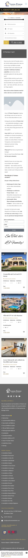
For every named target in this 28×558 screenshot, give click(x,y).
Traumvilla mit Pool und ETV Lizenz (12, 275)
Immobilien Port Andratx (8, 485)
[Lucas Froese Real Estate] (14, 6)
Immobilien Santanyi (7, 498)
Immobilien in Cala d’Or (7, 458)
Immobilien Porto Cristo (8, 488)
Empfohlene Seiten (6, 443)
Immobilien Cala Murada (8, 460)
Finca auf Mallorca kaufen (8, 425)
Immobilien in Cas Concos (8, 465)
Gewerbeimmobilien (7, 435)
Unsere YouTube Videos (8, 440)
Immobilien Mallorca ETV (8, 438)
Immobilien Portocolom (8, 455)
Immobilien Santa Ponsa (8, 495)
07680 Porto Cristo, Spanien (10, 364)
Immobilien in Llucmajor (8, 468)
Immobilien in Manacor (7, 470)
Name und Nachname (9, 219)
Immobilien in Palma (7, 473)
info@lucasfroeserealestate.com (12, 520)
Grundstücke (5, 433)
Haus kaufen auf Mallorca (8, 423)
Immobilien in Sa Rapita (8, 478)
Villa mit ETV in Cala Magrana (12, 315)
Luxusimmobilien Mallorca (8, 420)
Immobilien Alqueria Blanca (9, 493)
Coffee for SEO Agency (17, 548)
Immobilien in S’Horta (7, 475)
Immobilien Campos (7, 463)
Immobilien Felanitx (7, 453)
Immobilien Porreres (7, 483)
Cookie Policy (7, 556)
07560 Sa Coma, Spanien (10, 278)
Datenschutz (5, 418)
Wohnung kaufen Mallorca (8, 430)
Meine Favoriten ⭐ (7, 415)
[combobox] (14, 29)
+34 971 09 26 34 (11, 10)
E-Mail (5, 224)
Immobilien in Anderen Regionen (10, 503)
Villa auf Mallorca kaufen (8, 428)
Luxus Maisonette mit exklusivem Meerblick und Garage (13, 361)
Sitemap (4, 445)
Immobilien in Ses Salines (8, 480)
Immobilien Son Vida (7, 500)
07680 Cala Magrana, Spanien (11, 317)
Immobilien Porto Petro (8, 490)
